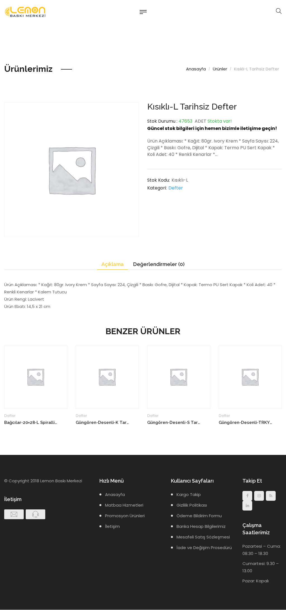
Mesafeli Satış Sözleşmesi (203, 537)
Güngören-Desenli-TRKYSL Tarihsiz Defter (245, 422)
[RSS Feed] (271, 496)
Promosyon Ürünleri (125, 516)
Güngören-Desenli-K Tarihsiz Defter (102, 422)
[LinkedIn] (247, 506)
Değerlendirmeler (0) (159, 264)
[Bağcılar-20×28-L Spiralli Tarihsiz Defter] (35, 377)
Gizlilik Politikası (192, 505)
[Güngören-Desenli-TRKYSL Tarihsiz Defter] (250, 377)
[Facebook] (247, 496)
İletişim (112, 526)
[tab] (112, 264)
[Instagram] (259, 496)
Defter (175, 188)
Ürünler (220, 69)
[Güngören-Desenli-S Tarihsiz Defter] (178, 377)
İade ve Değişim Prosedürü (204, 547)
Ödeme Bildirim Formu (199, 516)
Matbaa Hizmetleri (124, 505)
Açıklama (112, 264)
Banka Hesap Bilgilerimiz (201, 526)
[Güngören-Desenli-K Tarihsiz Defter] (107, 377)
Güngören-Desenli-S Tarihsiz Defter (174, 422)
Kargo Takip (189, 494)
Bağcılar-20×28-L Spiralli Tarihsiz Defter (31, 422)
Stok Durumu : (162, 121)
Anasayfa (196, 69)
